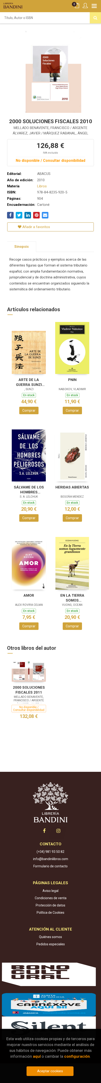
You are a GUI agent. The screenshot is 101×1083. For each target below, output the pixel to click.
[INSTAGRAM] (58, 831)
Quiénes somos (50, 937)
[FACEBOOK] (44, 831)
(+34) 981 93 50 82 (50, 852)
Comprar (28, 410)
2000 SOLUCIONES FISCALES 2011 (29, 690)
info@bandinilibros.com (50, 859)
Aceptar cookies (50, 1071)
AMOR (28, 595)
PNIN (72, 380)
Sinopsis (21, 246)
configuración (77, 1056)
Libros (42, 186)
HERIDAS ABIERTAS (72, 487)
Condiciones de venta (50, 898)
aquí (37, 1056)
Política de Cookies (50, 912)
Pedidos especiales (50, 944)
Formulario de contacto (50, 866)
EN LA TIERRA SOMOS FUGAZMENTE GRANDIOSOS (72, 597)
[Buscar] (95, 17)
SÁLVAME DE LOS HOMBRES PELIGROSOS (29, 489)
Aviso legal (50, 891)
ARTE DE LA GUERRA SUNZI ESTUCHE (29, 382)
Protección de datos (50, 905)
